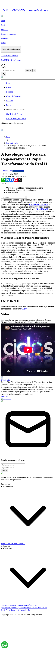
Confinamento (21, 605)
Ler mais (4, 396)
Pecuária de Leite (13, 610)
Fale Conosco (19, 543)
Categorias (7, 548)
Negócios (20, 608)
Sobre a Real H (7, 543)
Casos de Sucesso (8, 605)
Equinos (12, 608)
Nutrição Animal (31, 608)
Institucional (8, 486)
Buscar (29, 70)
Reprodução (25, 610)
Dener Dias (5, 380)
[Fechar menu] (3, 74)
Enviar (4, 470)
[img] (4, 644)
